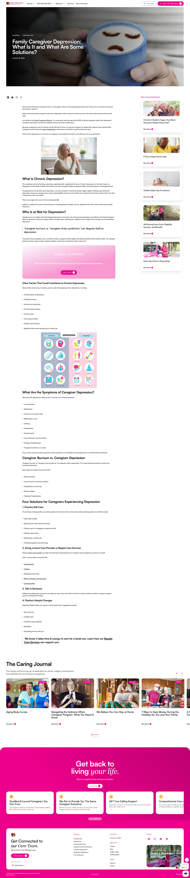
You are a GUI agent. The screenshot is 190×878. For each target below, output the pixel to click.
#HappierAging (180, 874)
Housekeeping (29, 564)
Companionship (29, 583)
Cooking (27, 569)
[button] (31, 3)
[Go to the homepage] (13, 835)
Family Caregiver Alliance (43, 120)
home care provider (35, 553)
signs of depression (49, 129)
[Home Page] (15, 3)
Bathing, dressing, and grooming (35, 579)
